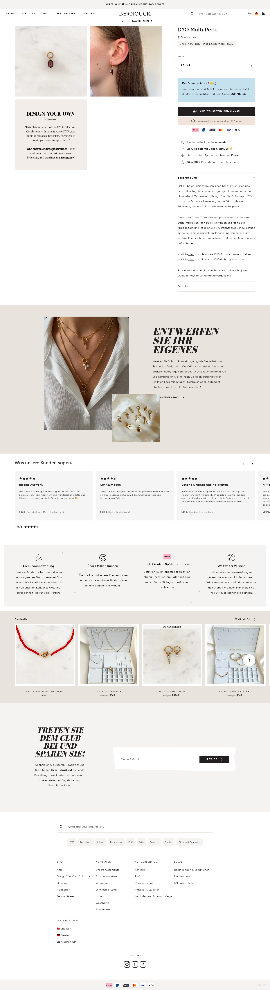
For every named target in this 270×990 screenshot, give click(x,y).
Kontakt (140, 869)
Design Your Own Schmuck (74, 876)
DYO (72, 842)
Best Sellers (66, 14)
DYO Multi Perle (142, 21)
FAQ (137, 876)
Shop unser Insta (106, 876)
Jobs (99, 896)
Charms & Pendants (190, 842)
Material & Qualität (147, 889)
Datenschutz (182, 876)
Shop (10, 14)
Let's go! (212, 759)
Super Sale (113, 4)
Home (121, 21)
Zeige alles (242, 619)
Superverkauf (104, 909)
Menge (181, 56)
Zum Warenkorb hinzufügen (220, 111)
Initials (100, 842)
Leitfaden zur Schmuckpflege (153, 896)
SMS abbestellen (184, 883)
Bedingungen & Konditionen (191, 869)
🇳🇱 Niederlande (66, 941)
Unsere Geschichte (108, 869)
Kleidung (29, 14)
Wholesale (102, 883)
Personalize (116, 842)
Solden (89, 14)
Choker (169, 842)
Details (183, 286)
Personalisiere (65, 896)
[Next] (249, 660)
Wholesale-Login (106, 889)
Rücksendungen (145, 883)
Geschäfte (102, 903)
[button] (256, 14)
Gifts (141, 842)
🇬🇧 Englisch (64, 928)
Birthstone (85, 842)
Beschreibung (187, 177)
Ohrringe (62, 883)
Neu (46, 14)
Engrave (154, 842)
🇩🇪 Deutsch (64, 935)
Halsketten (63, 889)
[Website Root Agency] (264, 985)
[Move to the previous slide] (243, 464)
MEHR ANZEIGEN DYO (166, 398)
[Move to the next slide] (252, 464)
